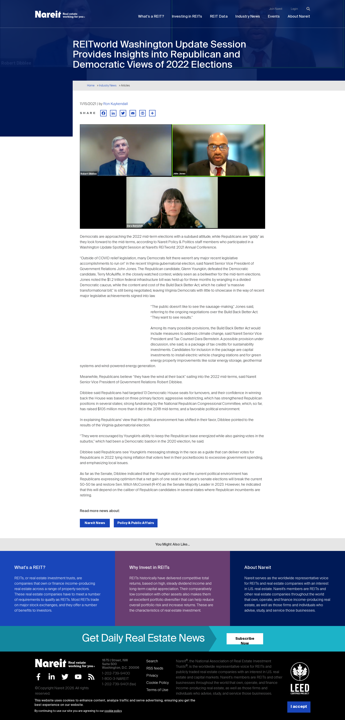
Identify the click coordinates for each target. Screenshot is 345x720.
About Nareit (299, 16)
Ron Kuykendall (115, 104)
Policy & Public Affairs (135, 523)
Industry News (247, 16)
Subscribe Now (244, 640)
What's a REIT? (151, 16)
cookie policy (112, 711)
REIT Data (219, 16)
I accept (299, 707)
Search (152, 661)
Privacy (152, 675)
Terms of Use (157, 690)
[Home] (60, 14)
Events (274, 16)
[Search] (308, 9)
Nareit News (95, 523)
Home (90, 85)
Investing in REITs (187, 16)
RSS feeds (154, 668)
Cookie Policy (157, 683)
